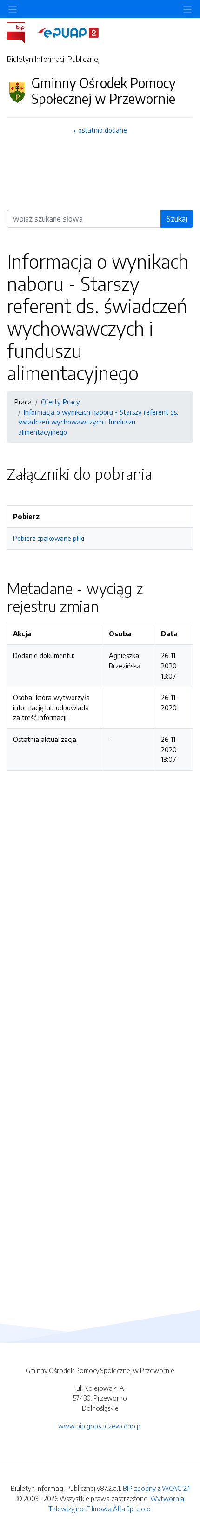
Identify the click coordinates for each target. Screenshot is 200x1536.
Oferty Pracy (60, 401)
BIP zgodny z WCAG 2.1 (156, 1488)
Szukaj (177, 218)
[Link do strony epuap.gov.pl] (68, 32)
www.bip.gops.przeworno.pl (100, 1425)
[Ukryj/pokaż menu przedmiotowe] (12, 9)
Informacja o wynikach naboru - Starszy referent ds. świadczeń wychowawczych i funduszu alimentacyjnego (98, 422)
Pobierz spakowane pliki (48, 538)
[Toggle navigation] (187, 9)
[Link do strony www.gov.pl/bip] (21, 32)
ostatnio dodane (102, 130)
